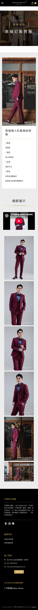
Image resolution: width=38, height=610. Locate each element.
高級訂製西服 (8, 539)
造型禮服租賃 (8, 543)
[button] (19, 572)
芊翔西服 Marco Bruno (14, 588)
